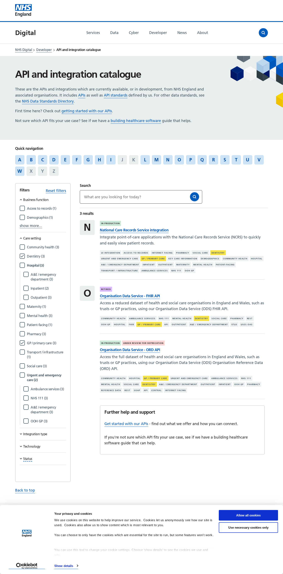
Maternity (183, 264)
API (166, 324)
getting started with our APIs (87, 111)
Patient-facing (225, 264)
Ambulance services (155, 270)
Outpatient (165, 264)
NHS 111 (176, 270)
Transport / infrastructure (119, 270)
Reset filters (56, 190)
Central (156, 390)
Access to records (136, 252)
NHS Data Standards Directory (48, 101)
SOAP (137, 390)
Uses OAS (247, 324)
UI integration (110, 252)
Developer (44, 50)
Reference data (111, 390)
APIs (81, 95)
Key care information (182, 258)
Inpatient (149, 264)
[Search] (194, 196)
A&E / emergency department (120, 264)
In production (110, 223)
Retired (106, 289)
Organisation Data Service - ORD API (130, 349)
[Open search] (263, 32)
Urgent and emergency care (119, 258)
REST (250, 318)
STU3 (234, 324)
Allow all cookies (248, 515)
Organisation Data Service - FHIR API (130, 296)
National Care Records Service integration (134, 230)
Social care (200, 252)
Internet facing (162, 252)
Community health (235, 258)
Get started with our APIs (126, 423)
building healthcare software (136, 120)
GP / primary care (153, 258)
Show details (63, 566)
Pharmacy (182, 252)
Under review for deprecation (143, 343)
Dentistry (218, 252)
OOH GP (189, 270)
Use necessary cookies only (248, 527)
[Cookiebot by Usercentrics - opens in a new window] (27, 566)
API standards (115, 95)
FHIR (131, 324)
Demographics (210, 258)
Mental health (202, 264)
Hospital (256, 258)
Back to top (25, 490)
